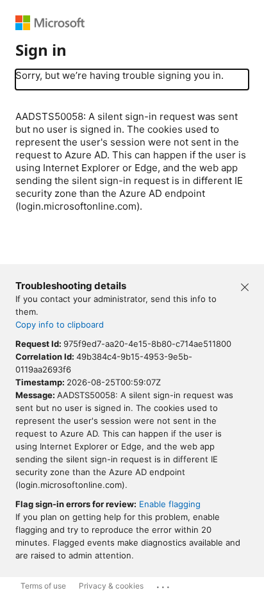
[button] (245, 286)
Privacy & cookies (111, 586)
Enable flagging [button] (170, 504)
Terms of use (43, 586)
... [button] (164, 584)
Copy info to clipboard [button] (59, 324)
